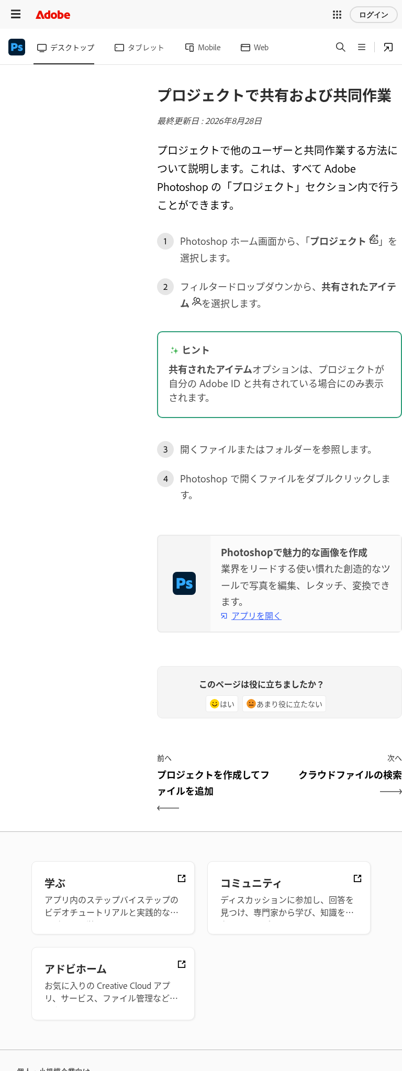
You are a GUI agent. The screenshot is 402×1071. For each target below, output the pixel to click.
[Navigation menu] (15, 14)
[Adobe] (52, 14)
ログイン (373, 14)
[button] (337, 14)
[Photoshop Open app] (388, 47)
